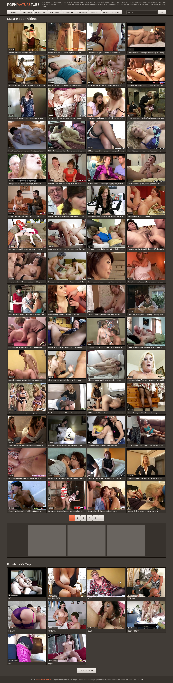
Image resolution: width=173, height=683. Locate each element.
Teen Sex (94, 12)
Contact (140, 679)
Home (13, 12)
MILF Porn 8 (54, 12)
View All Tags (86, 671)
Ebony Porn (82, 12)
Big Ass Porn (68, 12)
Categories (27, 12)
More (44, 7)
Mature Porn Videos (111, 12)
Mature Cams (40, 12)
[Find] (162, 12)
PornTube (23, 4)
